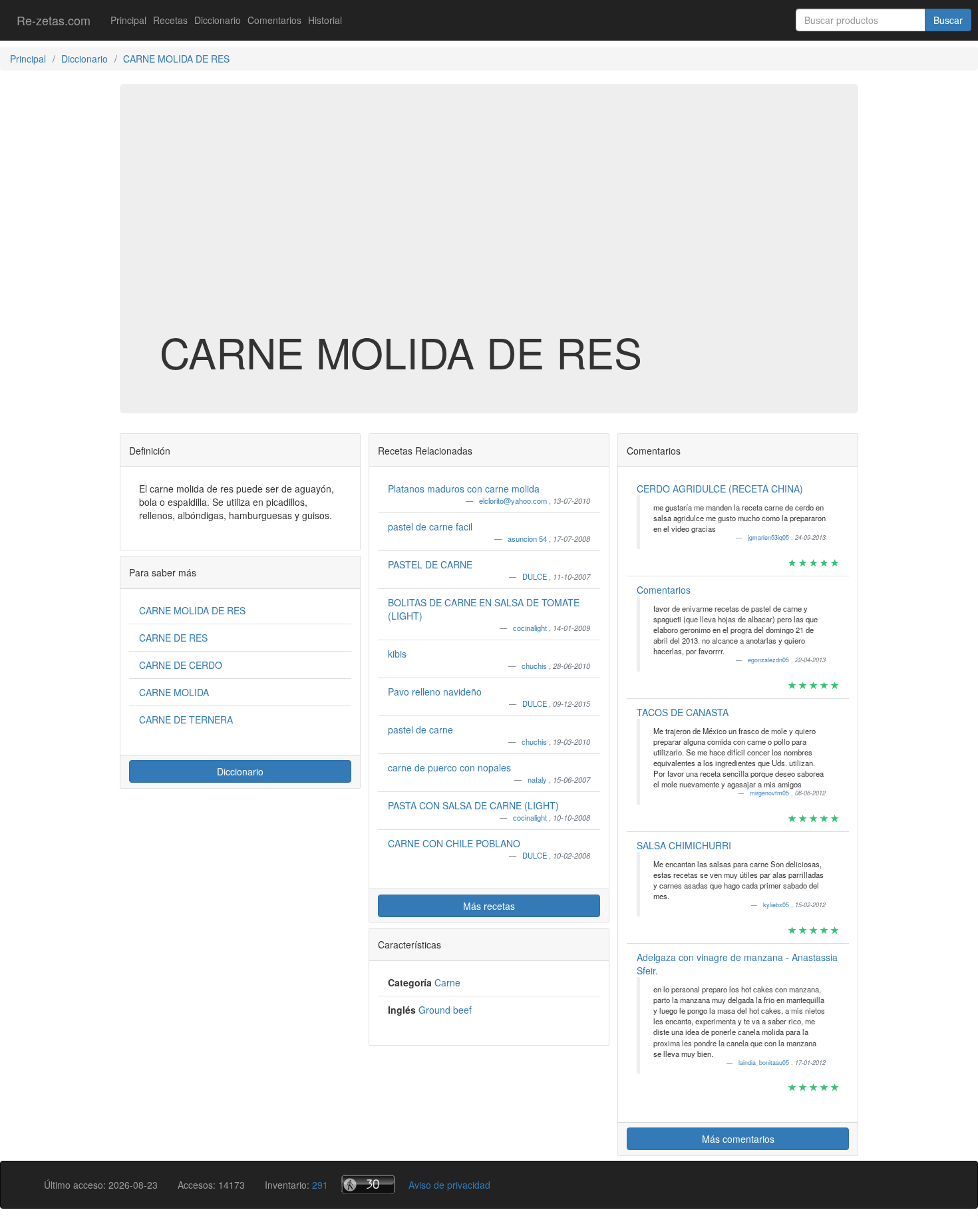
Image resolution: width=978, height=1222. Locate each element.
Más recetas (489, 906)
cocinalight (531, 627)
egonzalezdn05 (769, 660)
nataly (538, 779)
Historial (325, 20)
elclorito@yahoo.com (514, 500)
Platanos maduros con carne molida (464, 488)
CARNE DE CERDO (180, 665)
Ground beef (445, 1009)
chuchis (535, 665)
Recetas (170, 20)
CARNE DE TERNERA (186, 719)
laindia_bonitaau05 (764, 1062)
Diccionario (217, 20)
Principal (128, 20)
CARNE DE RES (173, 637)
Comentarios (274, 20)
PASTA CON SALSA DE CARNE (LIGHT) (473, 805)
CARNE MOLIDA (174, 692)
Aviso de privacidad (449, 1184)
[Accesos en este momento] (368, 1184)
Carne (447, 982)
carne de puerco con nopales (449, 767)
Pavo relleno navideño (435, 691)
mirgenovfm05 (770, 793)
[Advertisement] (489, 222)
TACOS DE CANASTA (683, 712)
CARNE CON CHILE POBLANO (454, 843)
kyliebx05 (777, 905)
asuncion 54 (528, 538)
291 (320, 1184)
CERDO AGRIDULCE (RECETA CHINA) (720, 488)
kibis (397, 653)
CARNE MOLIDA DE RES (192, 610)
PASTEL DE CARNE (430, 564)
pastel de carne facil (430, 526)
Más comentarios (738, 1138)
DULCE (535, 576)
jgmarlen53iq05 (769, 537)
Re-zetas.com (53, 20)
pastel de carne (420, 729)
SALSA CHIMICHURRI (684, 845)
